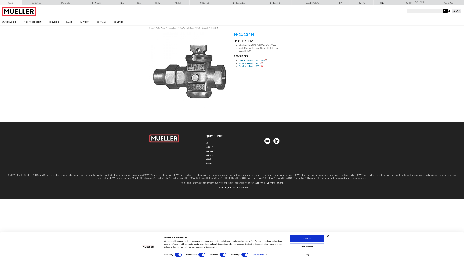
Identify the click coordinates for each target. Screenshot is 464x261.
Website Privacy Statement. (268, 182)
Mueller (11, 2)
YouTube (266, 144)
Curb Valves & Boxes (186, 28)
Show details (258, 255)
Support (84, 22)
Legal (208, 158)
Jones (139, 2)
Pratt (341, 2)
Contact (118, 22)
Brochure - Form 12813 (250, 63)
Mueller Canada (239, 2)
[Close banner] (328, 236)
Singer (382, 2)
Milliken (178, 2)
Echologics (36, 2)
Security (210, 163)
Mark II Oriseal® (202, 28)
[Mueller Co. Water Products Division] (19, 11)
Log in (449, 11)
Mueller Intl (275, 2)
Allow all (307, 239)
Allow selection (306, 247)
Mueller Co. (204, 2)
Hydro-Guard (97, 2)
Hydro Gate (65, 2)
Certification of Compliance (252, 60)
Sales (69, 22)
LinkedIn (275, 144)
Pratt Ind (361, 2)
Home (151, 28)
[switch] (201, 255)
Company (101, 22)
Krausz (157, 2)
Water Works (9, 22)
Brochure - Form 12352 (250, 66)
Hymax (122, 2)
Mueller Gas (448, 2)
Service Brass (172, 28)
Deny (307, 255)
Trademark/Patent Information (232, 187)
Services (54, 22)
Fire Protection (33, 22)
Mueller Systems (312, 2)
